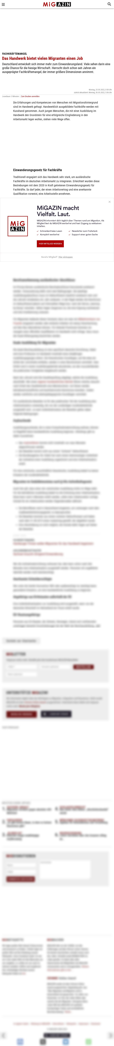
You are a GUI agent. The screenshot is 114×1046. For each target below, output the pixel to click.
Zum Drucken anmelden (30, 96)
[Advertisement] (57, 29)
